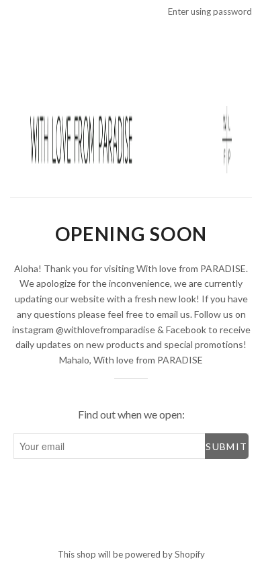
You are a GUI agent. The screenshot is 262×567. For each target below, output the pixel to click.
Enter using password (210, 11)
